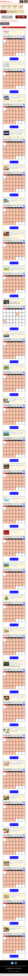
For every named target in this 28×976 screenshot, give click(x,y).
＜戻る (3, 11)
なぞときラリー (13, 30)
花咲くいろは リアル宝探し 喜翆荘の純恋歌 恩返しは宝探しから (16, 764)
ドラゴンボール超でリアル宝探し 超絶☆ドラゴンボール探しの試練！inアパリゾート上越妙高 (17, 133)
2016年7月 (14, 20)
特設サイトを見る (14, 58)
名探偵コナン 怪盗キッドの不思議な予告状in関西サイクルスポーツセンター (17, 234)
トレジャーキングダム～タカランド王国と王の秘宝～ (16, 830)
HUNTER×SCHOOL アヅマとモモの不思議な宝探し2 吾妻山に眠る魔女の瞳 (17, 269)
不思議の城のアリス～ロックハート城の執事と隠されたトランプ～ (16, 664)
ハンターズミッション (14, 531)
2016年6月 (5, 20)
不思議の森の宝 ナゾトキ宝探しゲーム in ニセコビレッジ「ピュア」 (16, 433)
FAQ (15, 968)
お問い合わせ (19, 968)
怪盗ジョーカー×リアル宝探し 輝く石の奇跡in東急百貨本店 (17, 97)
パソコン (17, 971)
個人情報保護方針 (9, 968)
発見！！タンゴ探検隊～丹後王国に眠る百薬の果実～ (16, 730)
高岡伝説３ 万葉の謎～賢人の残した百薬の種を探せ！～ (17, 167)
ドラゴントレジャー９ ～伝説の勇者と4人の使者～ (16, 565)
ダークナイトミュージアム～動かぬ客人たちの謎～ (16, 301)
